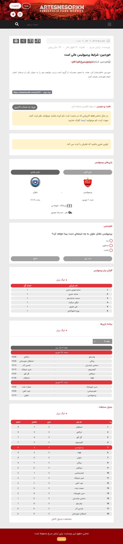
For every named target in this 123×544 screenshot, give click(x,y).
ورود (26, 5)
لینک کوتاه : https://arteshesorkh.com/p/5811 (32, 92)
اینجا (83, 120)
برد (107, 241)
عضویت (15, 5)
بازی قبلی (88, 172)
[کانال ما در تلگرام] (13, 14)
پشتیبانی (61, 539)
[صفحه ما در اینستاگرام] (20, 14)
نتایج (35, 258)
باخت (106, 250)
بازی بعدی (35, 172)
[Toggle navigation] (109, 24)
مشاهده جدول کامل (61, 519)
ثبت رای (87, 258)
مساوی (106, 245)
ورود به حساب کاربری (24, 107)
